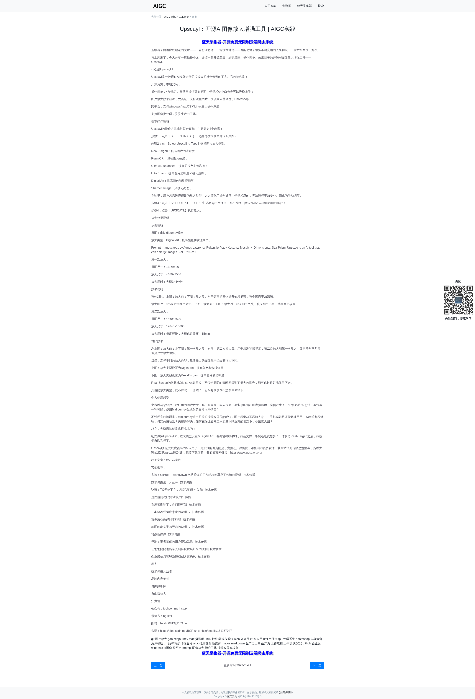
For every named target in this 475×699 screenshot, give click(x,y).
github (307, 643)
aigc (196, 643)
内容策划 (316, 639)
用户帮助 (157, 643)
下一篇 (316, 665)
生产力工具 (253, 643)
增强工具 (211, 647)
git (152, 639)
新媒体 (216, 643)
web (237, 639)
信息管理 (205, 643)
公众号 (244, 639)
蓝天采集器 (304, 5)
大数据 (286, 5)
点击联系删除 (286, 692)
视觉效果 (223, 647)
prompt (186, 647)
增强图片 (186, 643)
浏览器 (297, 643)
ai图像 (168, 647)
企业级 (316, 643)
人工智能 (270, 5)
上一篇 (158, 665)
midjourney (180, 639)
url (165, 643)
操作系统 (227, 639)
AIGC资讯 (170, 16)
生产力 (265, 643)
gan (170, 639)
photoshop (303, 639)
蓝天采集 (232, 696)
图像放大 (198, 647)
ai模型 (234, 647)
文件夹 (273, 639)
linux (208, 639)
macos (226, 643)
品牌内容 (174, 643)
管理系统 (289, 639)
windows (157, 647)
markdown (238, 643)
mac (191, 639)
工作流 (288, 643)
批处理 (216, 639)
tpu (280, 639)
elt (251, 639)
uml (265, 639)
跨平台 (177, 647)
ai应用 (258, 639)
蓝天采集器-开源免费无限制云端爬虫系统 (237, 42)
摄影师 (199, 639)
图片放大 (161, 639)
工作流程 (277, 643)
